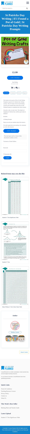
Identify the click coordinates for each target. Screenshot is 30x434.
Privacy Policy (5, 393)
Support (24, 92)
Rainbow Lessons (15, 332)
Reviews (19, 92)
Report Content (24, 352)
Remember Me (7, 154)
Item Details (6, 92)
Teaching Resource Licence (8, 391)
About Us (3, 398)
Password (5, 147)
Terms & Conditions (6, 389)
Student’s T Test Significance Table (10, 417)
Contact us (4, 396)
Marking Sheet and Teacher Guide (10, 408)
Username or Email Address (9, 141)
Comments (13, 92)
